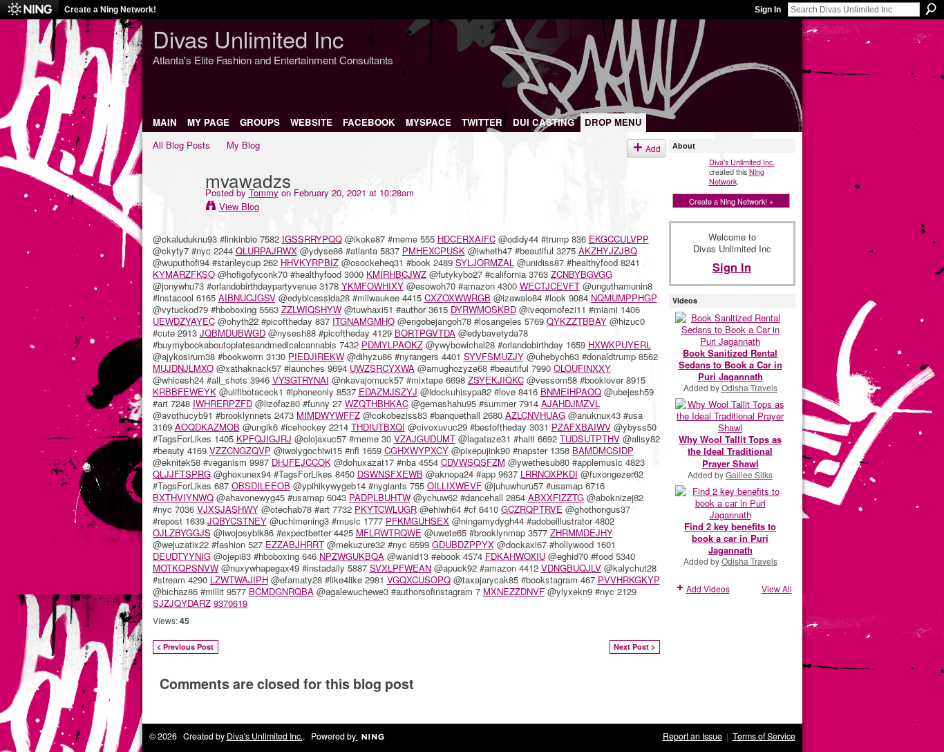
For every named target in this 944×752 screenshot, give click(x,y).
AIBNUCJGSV (247, 297)
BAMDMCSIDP (603, 450)
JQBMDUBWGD (232, 332)
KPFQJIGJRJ (264, 438)
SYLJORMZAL (484, 262)
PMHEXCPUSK (433, 250)
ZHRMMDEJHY (581, 532)
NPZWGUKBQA (351, 556)
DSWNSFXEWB (390, 473)
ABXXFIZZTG (556, 497)
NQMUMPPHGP (624, 297)
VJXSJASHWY (227, 509)
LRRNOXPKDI (549, 473)
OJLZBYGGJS (182, 532)
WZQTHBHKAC (376, 403)
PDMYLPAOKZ (392, 344)
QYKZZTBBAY (577, 321)
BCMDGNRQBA (281, 591)
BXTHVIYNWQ (183, 497)
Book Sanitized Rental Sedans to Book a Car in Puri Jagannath (730, 364)
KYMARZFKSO (184, 274)
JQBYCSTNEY (237, 520)
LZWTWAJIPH (239, 579)
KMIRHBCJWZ (396, 274)
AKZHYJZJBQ (607, 250)
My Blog (243, 144)
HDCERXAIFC (466, 238)
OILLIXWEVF (454, 485)
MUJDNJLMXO (183, 368)
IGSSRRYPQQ (312, 238)
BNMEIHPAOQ (570, 391)
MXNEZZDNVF (514, 591)
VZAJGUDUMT (424, 438)
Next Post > (634, 646)
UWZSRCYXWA (382, 368)
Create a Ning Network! (110, 10)
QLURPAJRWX (266, 250)
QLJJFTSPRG (182, 473)
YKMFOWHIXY (372, 285)
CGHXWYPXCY (416, 450)
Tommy (264, 192)
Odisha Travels (749, 387)
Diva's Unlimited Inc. (742, 161)
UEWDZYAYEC (184, 321)
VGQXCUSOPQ (419, 579)
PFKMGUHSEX (417, 520)
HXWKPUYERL (619, 344)
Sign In (768, 10)
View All (777, 588)
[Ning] (29, 9)
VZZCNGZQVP (240, 450)
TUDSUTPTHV (590, 438)
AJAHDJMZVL (570, 403)
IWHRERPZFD (222, 403)
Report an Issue (692, 736)
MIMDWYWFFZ (328, 415)
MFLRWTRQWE (389, 532)
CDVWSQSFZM (473, 462)
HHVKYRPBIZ (310, 262)
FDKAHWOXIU (515, 556)
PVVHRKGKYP (629, 579)
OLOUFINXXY (582, 368)
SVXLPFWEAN (400, 567)
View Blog (239, 206)
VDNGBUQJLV (571, 567)
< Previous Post (185, 646)
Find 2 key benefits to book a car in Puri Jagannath (730, 538)
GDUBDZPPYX (463, 544)
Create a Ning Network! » (731, 201)
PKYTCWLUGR (386, 509)
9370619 (230, 603)
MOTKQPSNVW (185, 567)
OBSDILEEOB (261, 485)
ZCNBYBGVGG (581, 274)
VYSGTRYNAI (300, 379)
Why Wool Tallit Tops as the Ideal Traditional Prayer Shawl (730, 451)
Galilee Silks (749, 474)
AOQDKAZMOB (207, 426)
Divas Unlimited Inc (248, 38)
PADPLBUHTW (379, 497)
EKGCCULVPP (619, 238)
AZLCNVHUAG (535, 415)
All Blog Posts (181, 144)
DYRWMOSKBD (483, 309)
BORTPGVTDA (425, 332)
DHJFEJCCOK (301, 462)
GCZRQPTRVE (532, 509)
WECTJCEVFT (550, 285)
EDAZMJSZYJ (388, 391)
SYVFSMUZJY (494, 356)
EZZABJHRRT (294, 544)
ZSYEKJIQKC (496, 379)
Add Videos (708, 588)
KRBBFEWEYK (184, 391)
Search (930, 9)
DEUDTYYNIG (182, 556)
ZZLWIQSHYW (311, 309)
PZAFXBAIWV (581, 426)
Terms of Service (764, 736)
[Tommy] (175, 208)
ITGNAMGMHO (363, 321)
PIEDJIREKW (316, 356)
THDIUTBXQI (378, 426)
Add (653, 148)
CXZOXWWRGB (457, 297)
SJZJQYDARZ (182, 603)
